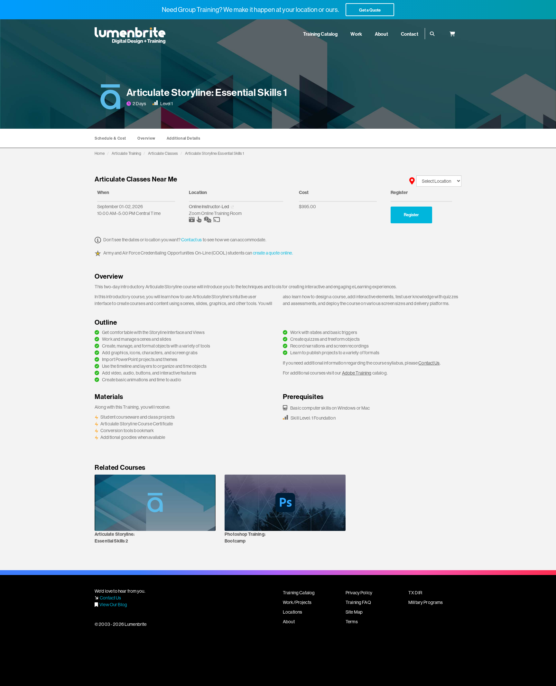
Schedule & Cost (110, 138)
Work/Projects (297, 602)
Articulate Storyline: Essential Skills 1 (214, 153)
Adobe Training (357, 373)
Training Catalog (299, 593)
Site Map (354, 612)
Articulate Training (126, 153)
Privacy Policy (359, 593)
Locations (292, 612)
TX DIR (415, 593)
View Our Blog (113, 604)
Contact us (191, 240)
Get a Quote (370, 10)
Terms (352, 622)
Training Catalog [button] (320, 34)
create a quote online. (273, 253)
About (289, 622)
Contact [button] (409, 34)
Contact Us (429, 363)
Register (411, 214)
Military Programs (425, 602)
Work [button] (356, 34)
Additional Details (183, 138)
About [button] (381, 34)
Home (100, 153)
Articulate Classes (163, 153)
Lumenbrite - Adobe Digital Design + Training (130, 35)
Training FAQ (358, 602)
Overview (146, 138)
